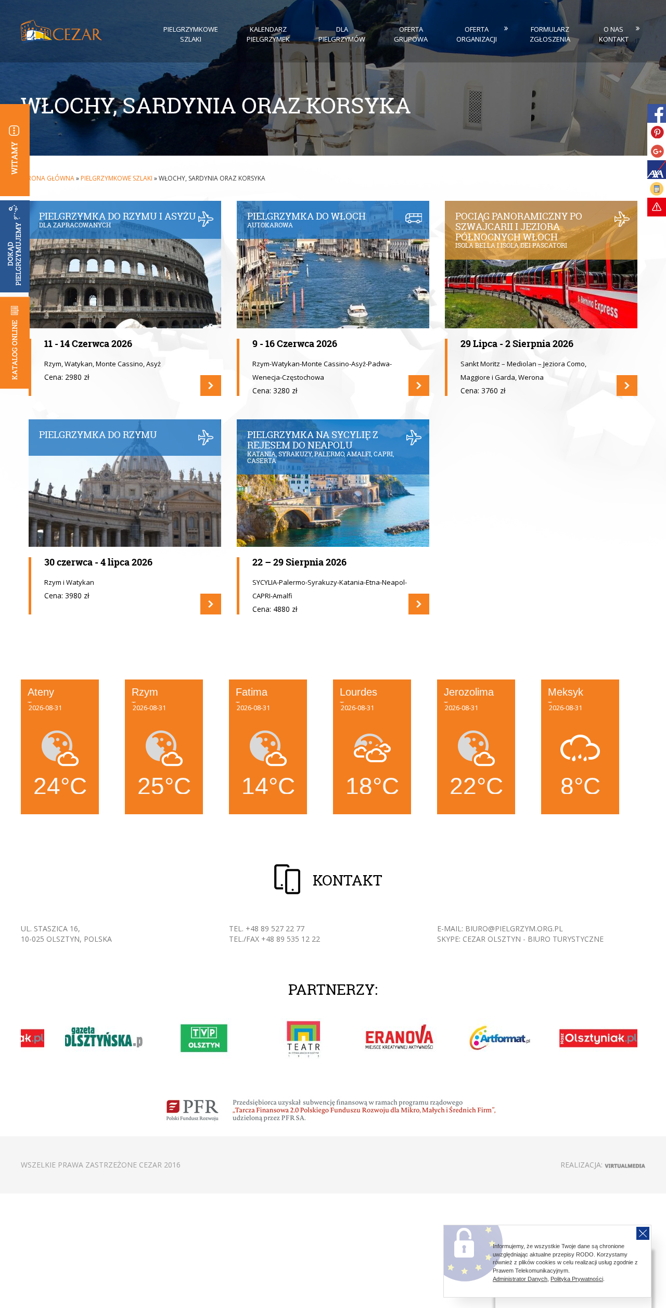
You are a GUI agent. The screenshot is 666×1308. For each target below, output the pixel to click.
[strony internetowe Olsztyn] (625, 1165)
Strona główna (47, 178)
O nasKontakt (614, 34)
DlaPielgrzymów (341, 34)
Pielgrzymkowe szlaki (190, 34)
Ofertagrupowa (411, 34)
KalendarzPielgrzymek (268, 34)
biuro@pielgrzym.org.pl (514, 928)
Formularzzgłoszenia (550, 34)
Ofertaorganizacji (476, 34)
